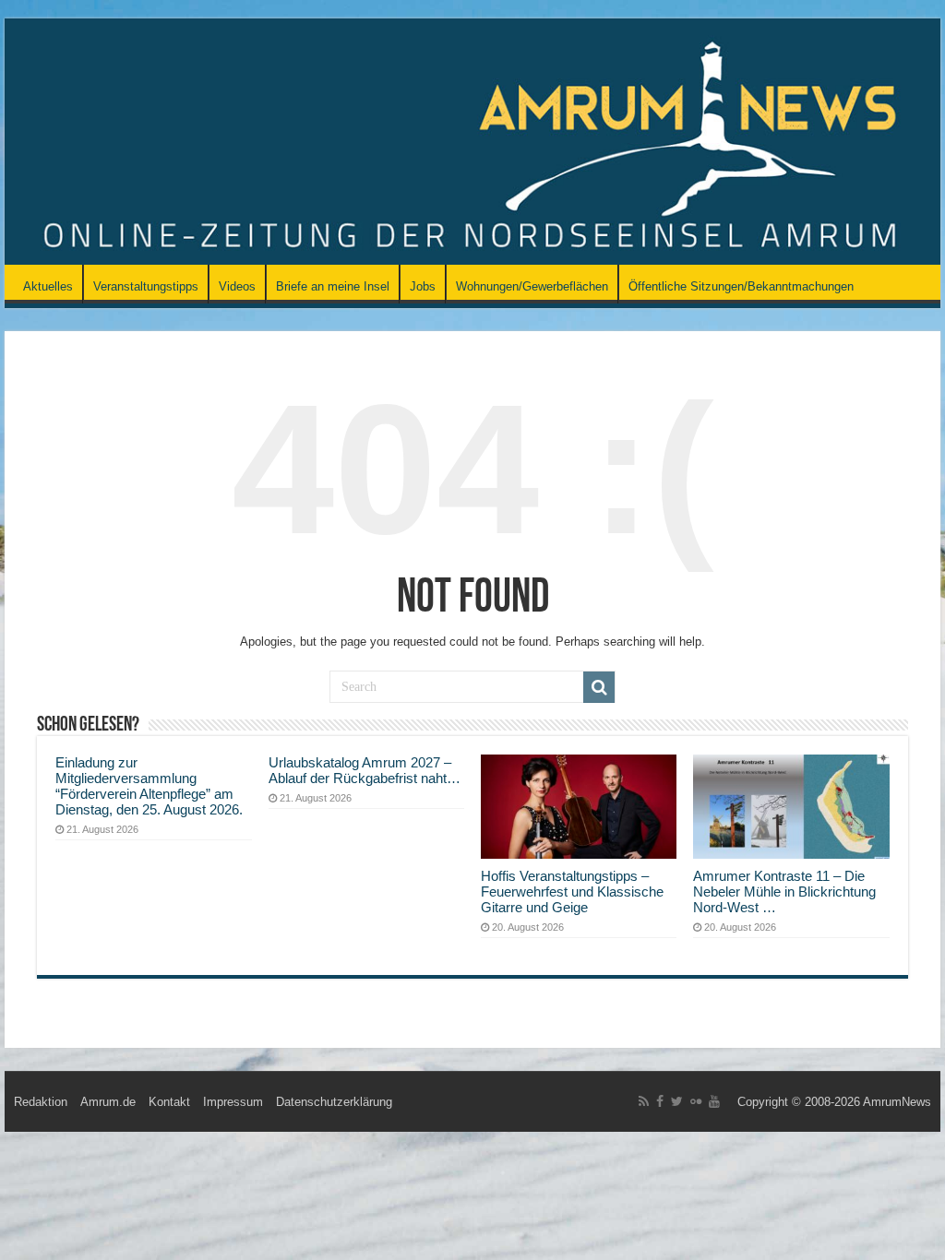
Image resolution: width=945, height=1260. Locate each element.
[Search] (599, 687)
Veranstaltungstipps (145, 286)
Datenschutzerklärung (334, 1102)
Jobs (423, 286)
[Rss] (644, 1101)
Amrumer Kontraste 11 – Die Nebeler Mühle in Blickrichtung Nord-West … (784, 891)
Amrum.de (108, 1102)
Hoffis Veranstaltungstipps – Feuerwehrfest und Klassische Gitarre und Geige (572, 891)
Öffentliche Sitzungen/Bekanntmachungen (741, 286)
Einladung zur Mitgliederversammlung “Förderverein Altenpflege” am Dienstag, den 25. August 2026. (149, 786)
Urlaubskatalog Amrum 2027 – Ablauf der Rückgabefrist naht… (365, 770)
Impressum (233, 1102)
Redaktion (40, 1102)
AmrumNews (897, 1102)
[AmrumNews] (472, 143)
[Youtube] (714, 1101)
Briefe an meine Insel (332, 286)
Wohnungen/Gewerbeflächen (532, 286)
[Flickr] (695, 1101)
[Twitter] (677, 1101)
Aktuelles (48, 286)
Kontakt (169, 1102)
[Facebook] (659, 1101)
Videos (237, 286)
